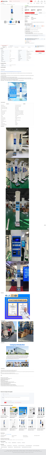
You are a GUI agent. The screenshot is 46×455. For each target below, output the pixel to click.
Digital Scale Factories (9, 445)
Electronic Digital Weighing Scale (29, 445)
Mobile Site (36, 450)
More (1, 448)
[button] (32, 47)
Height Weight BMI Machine (3, 435)
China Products (10, 450)
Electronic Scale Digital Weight (36, 445)
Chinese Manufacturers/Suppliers (15, 450)
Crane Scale (9, 442)
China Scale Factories (15, 445)
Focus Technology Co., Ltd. (19, 452)
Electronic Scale (2, 442)
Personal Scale (23, 442)
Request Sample (36, 14)
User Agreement (26, 452)
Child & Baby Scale (2, 436)
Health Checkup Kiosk (25, 435)
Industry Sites (27, 450)
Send (5, 402)
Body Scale (14, 4)
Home (1, 4)
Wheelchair (13, 436)
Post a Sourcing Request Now (18, 402)
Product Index (34, 450)
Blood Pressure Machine (14, 435)
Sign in (44, 1)
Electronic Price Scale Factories (21, 445)
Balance (6, 442)
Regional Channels (30, 450)
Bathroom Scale (19, 442)
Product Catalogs (9, 434)
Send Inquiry (40, 51)
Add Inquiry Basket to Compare (12, 24)
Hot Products (8, 450)
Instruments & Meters (4, 4)
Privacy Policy (32, 452)
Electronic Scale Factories (3, 445)
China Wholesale (20, 450)
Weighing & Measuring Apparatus (9, 4)
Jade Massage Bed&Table (25, 436)
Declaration (29, 452)
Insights (38, 450)
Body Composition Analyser (37, 435)
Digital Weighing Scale (14, 442)
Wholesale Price (24, 450)
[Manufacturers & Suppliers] (4, 1)
